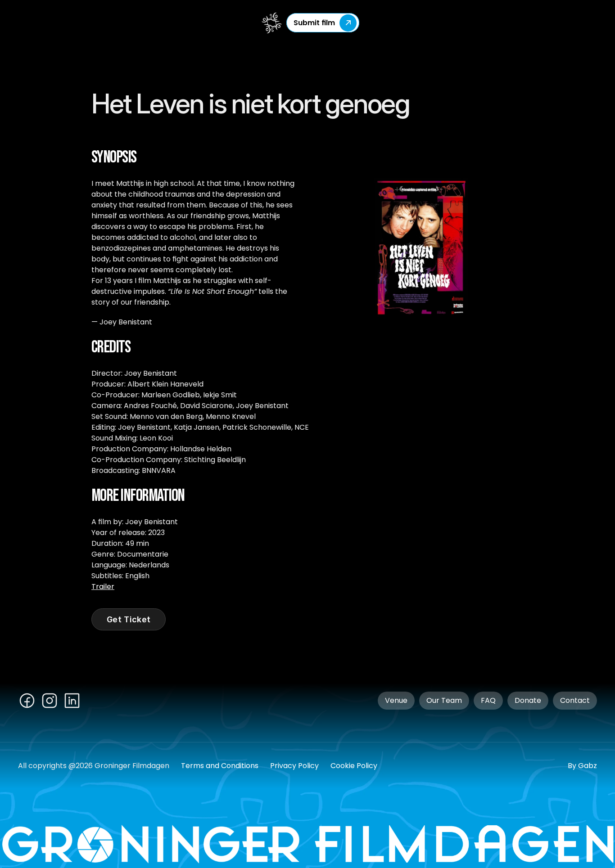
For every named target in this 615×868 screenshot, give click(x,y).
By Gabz (582, 765)
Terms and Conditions (219, 765)
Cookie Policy (353, 765)
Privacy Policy (294, 765)
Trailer (102, 586)
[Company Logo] (272, 23)
